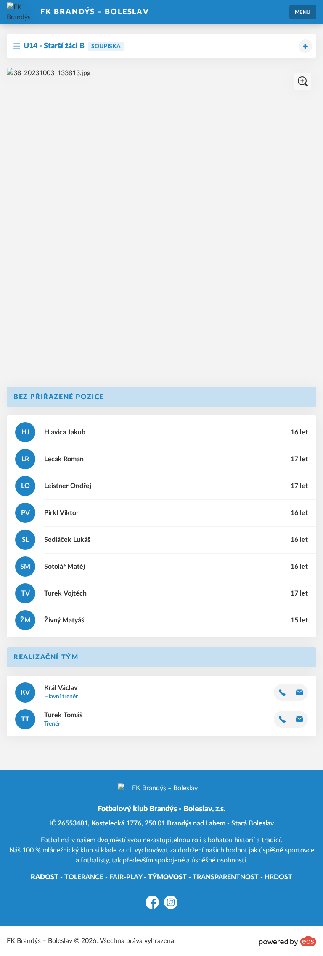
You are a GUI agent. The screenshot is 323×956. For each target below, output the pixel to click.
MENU (303, 12)
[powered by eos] (287, 941)
